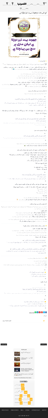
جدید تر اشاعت (43, 344)
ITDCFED (25, 402)
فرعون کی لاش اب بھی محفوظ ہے (25, 363)
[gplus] (25, 415)
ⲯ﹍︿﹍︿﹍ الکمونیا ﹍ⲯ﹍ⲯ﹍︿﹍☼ (24, 6)
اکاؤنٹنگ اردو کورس (25, 399)
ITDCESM (17, 395)
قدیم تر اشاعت (3, 344)
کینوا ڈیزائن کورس (18, 388)
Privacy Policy (5, 410)
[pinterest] (23, 415)
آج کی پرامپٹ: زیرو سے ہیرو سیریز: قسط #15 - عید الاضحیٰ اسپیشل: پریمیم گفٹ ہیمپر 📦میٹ (23, 374)
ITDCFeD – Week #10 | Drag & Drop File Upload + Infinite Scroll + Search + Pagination (27, 369)
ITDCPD (25, 395)
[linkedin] (19, 415)
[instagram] (21, 415)
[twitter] (27, 415)
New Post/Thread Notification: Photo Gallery (22, 378)
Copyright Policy (36, 410)
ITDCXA (16, 399)
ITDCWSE (17, 402)
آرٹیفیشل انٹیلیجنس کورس (19, 392)
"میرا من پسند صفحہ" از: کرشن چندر (25, 352)
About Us (44, 410)
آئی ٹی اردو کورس (18, 384)
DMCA (22, 410)
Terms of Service (15, 410)
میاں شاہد (30, 15)
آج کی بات (39, 15)
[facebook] (28, 415)
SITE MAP (27, 410)
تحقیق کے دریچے (34, 15)
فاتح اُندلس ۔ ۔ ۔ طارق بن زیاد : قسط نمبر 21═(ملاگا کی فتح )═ (26, 358)
